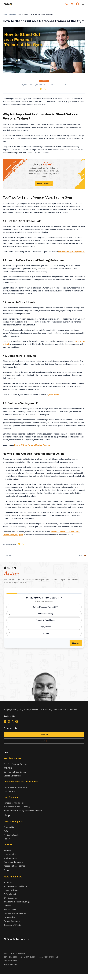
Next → (75, 643)
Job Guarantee (10, 858)
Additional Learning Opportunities (21, 781)
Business (12, 14)
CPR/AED (8, 768)
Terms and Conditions (13, 862)
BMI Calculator (10, 898)
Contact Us (9, 827)
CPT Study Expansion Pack (15, 787)
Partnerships (9, 917)
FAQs (6, 831)
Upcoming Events (11, 890)
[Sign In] (72, 4)
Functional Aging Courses (15, 802)
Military (7, 838)
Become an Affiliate (12, 925)
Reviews (8, 844)
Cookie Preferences (10, 961)
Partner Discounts (12, 921)
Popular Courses (12, 758)
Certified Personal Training (15, 764)
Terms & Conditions (10, 964)
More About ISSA (13, 876)
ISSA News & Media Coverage (17, 901)
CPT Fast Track (10, 791)
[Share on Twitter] (45, 89)
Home (5, 14)
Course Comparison (13, 775)
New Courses (11, 797)
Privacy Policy (10, 854)
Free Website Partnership (15, 913)
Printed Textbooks (11, 835)
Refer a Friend (10, 894)
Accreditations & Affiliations (16, 886)
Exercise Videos (11, 909)
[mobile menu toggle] (83, 4)
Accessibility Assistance (14, 865)
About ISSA (9, 882)
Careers (7, 905)
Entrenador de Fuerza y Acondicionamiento (23, 810)
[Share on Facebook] (41, 89)
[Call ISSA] (66, 4)
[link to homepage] (8, 4)
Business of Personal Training (17, 806)
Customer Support (13, 821)
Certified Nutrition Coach (15, 772)
